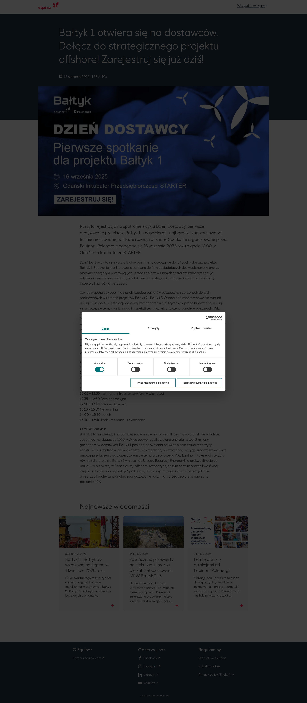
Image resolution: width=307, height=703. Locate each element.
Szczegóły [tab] (153, 328)
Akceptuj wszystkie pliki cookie (199, 382)
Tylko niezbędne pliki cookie (153, 382)
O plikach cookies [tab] (201, 328)
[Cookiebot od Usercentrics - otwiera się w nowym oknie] (208, 317)
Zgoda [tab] (105, 328)
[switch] (135, 369)
